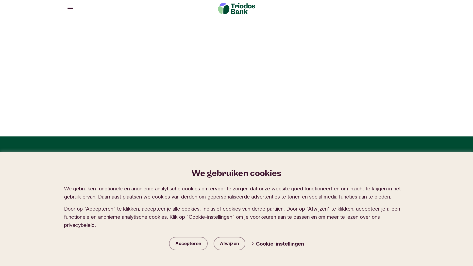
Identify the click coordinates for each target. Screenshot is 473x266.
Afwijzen (229, 243)
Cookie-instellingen (280, 244)
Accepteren (188, 243)
